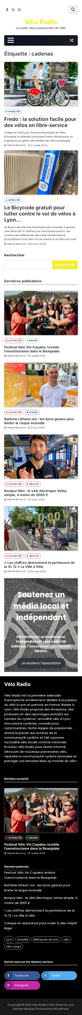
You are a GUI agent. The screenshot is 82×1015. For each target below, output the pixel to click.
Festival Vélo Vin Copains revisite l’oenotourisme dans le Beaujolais (32, 349)
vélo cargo (13, 946)
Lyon (9, 939)
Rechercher (14, 255)
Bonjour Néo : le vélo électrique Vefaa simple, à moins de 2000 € (35, 493)
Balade (33, 340)
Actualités (15, 340)
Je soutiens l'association (41, 663)
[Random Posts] (71, 40)
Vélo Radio (41, 21)
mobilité (22, 939)
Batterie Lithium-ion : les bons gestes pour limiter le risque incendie (39, 421)
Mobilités (14, 111)
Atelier (33, 412)
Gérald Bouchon (16, 145)
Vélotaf (34, 484)
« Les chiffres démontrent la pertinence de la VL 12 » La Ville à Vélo (39, 564)
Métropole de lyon (45, 939)
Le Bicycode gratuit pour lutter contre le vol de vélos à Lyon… (39, 214)
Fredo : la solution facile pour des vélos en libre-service (40, 122)
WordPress (61, 1009)
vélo (66, 939)
